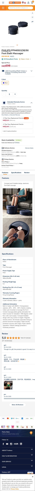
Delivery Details (29, 148)
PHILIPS (6, 50)
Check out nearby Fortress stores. (10, 434)
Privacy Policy (15, 489)
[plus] (15, 94)
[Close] (33, 477)
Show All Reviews (17, 405)
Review (27, 173)
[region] (17, 482)
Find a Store (6, 432)
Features (5, 173)
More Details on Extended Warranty (11, 115)
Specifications (16, 173)
